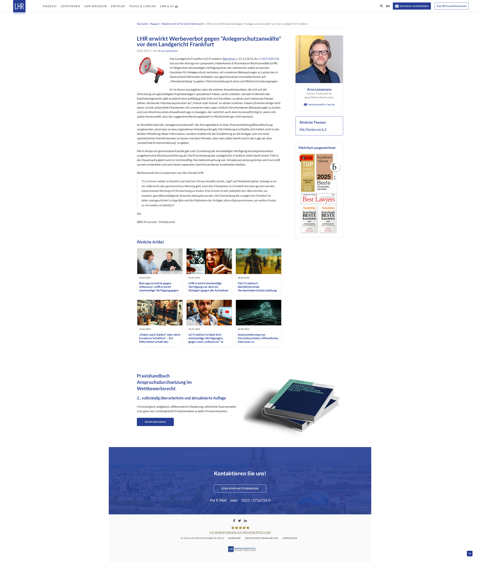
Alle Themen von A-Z (313, 129)
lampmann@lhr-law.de (321, 104)
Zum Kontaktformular (240, 488)
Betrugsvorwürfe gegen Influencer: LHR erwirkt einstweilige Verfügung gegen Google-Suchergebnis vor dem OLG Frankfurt (159, 290)
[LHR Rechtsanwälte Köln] (19, 7)
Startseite (142, 23)
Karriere (234, 538)
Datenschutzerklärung (261, 538)
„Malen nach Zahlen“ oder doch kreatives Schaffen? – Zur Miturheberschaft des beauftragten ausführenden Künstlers (159, 342)
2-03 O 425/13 (268, 58)
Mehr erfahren (155, 421)
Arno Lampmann (168, 50)
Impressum (290, 538)
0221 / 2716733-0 (256, 500)
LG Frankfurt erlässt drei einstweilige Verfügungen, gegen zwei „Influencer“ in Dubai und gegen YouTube (205, 340)
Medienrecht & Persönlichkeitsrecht (182, 23)
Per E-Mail (218, 500)
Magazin (155, 23)
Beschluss (229, 58)
